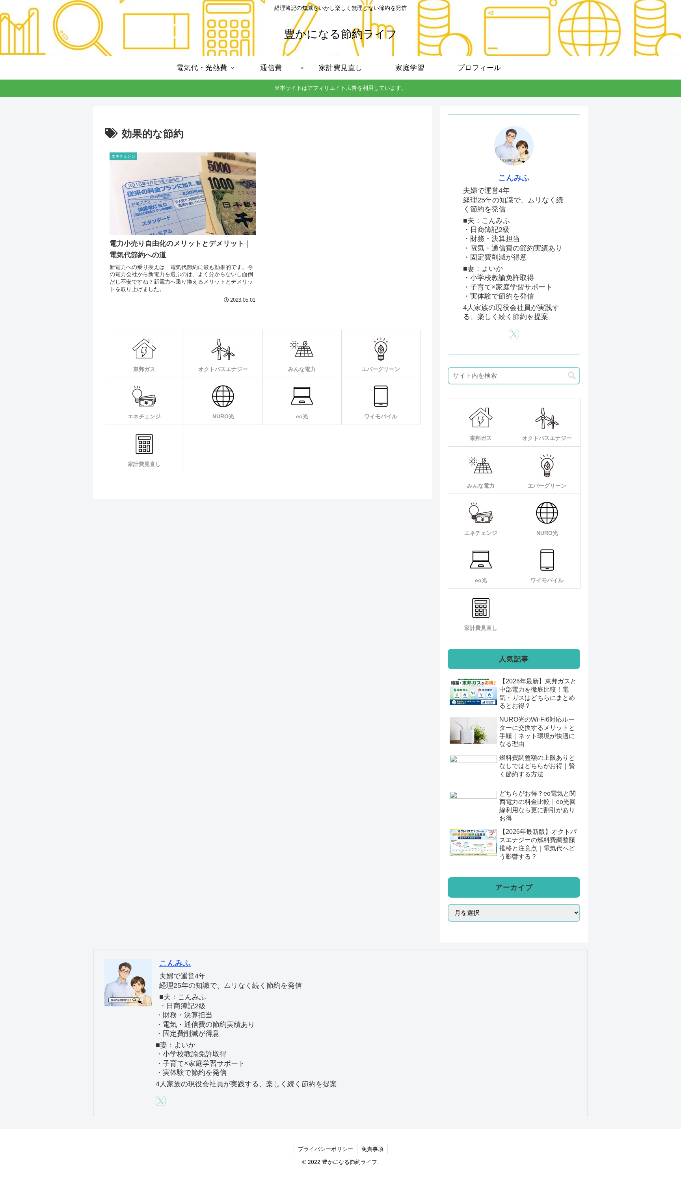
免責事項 (372, 1149)
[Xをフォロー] (514, 334)
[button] (572, 375)
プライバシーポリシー (325, 1149)
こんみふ (514, 177)
